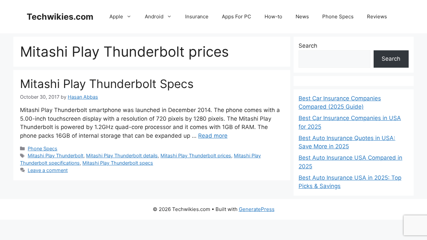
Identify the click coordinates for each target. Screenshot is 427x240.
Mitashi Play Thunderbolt (55, 155)
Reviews (377, 16)
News (302, 16)
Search (308, 45)
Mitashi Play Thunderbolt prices (195, 155)
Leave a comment (48, 170)
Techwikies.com (60, 17)
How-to (273, 16)
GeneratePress (257, 209)
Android (154, 16)
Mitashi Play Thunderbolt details (122, 155)
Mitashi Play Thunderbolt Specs (106, 84)
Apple (116, 16)
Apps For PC (236, 16)
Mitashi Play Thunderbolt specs (117, 163)
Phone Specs (338, 16)
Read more (213, 135)
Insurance (196, 16)
